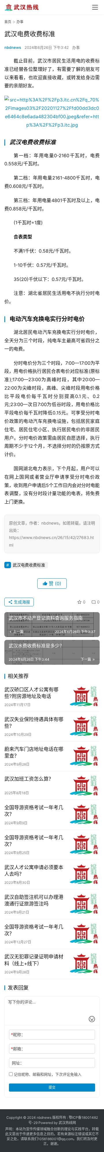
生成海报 (21, 601)
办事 (76, 47)
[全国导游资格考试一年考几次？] (84, 814)
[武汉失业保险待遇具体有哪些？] (84, 726)
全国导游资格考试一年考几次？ (33, 811)
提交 (52, 1087)
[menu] (95, 7)
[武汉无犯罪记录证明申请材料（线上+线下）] (84, 963)
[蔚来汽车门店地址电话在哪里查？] (84, 756)
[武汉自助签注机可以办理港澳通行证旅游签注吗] (84, 904)
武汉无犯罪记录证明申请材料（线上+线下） (33, 960)
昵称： (18, 1034)
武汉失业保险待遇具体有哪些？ (33, 722)
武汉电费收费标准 (29, 564)
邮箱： (18, 1048)
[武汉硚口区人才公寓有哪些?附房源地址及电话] (84, 696)
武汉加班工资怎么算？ (28, 779)
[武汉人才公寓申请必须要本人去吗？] (84, 874)
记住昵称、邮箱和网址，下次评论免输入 (47, 1074)
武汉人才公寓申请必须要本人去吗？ (33, 870)
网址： (18, 1062)
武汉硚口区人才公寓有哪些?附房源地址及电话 (31, 693)
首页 (7, 22)
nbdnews (12, 47)
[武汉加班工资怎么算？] (84, 785)
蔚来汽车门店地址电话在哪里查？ (33, 752)
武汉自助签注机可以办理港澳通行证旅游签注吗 (33, 900)
